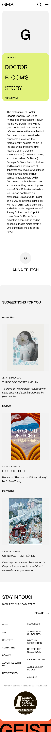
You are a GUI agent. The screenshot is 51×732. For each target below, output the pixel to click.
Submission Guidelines (34, 633)
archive (32, 677)
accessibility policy (35, 668)
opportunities (36, 659)
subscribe (8, 647)
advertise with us (11, 664)
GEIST (5, 624)
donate (6, 655)
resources (33, 624)
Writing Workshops (34, 641)
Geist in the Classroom (34, 650)
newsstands (10, 673)
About (6, 632)
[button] (46, 4)
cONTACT (7, 640)
